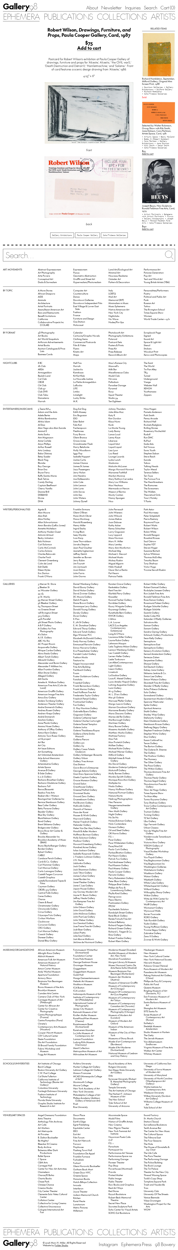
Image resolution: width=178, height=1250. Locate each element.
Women (148, 315)
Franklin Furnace (81, 1156)
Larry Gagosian (116, 531)
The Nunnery (150, 759)
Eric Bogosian (80, 415)
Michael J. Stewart (117, 553)
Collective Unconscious (49, 1206)
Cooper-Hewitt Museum (50, 1032)
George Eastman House (85, 962)
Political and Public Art (155, 296)
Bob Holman (44, 541)
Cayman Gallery (46, 886)
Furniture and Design (83, 318)
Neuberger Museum (154, 949)
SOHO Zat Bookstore (119, 1212)
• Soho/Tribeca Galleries (154, 94)
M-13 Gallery (115, 691)
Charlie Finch (44, 557)
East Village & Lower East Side (86, 307)
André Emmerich (46, 716)
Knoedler (113, 596)
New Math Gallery (117, 811)
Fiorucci (77, 1143)
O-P (110, 1140)
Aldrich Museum (46, 956)
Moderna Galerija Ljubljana (122, 767)
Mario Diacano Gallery (120, 713)
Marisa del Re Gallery (119, 716)
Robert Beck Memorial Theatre (119, 1198)
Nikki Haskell (115, 566)
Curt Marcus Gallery (48, 931)
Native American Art (118, 309)
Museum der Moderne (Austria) (119, 978)
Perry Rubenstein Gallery (121, 877)
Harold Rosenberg (82, 522)
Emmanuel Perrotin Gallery (86, 644)
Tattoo (147, 306)
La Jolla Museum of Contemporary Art (83, 1034)
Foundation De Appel (84, 1153)
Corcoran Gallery (47, 924)
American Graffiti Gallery (51, 691)
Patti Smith (149, 415)
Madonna (113, 462)
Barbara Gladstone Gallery (52, 782)
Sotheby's (148, 1023)
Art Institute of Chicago (49, 1063)
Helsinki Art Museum (83, 981)
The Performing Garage (156, 1159)
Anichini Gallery (46, 719)
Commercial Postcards (84, 342)
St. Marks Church (152, 1118)
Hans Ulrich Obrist (82, 515)
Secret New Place (117, 1203)
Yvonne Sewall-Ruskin (155, 569)
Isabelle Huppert (81, 456)
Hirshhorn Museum (82, 984)
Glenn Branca (80, 437)
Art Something (45, 751)
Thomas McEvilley (153, 557)
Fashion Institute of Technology (47, 1095)
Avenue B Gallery (46, 770)
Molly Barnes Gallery (119, 773)
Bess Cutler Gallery (47, 805)
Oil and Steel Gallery (119, 830)
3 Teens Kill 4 (44, 408)
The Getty (149, 1035)
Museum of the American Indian (121, 1028)
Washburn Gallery (153, 873)
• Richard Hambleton (152, 91)
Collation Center (46, 1200)
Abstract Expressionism (49, 269)
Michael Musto (115, 557)
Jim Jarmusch (80, 566)
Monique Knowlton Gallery (122, 779)
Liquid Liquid (115, 446)
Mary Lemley (115, 544)
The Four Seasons (152, 1140)
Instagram (108, 1244)
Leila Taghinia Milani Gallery (122, 646)
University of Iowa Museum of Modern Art (157, 1070)
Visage (147, 381)
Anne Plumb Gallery (48, 722)
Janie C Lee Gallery (83, 885)
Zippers (147, 394)
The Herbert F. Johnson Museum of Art (120, 1095)
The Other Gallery (153, 762)
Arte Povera (44, 275)
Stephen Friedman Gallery (157, 730)
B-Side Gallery (45, 773)
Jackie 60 (78, 369)
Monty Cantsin (115, 494)
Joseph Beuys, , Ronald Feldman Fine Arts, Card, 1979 (158, 208)
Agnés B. (42, 509)
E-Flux (76, 618)
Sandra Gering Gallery (155, 631)
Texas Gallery (151, 743)
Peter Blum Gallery (117, 881)
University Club (151, 1191)
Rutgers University (117, 1066)
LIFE (75, 388)
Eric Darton (43, 573)
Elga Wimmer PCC (82, 634)
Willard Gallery (152, 889)
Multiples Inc (114, 782)
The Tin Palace (151, 1168)
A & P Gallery (44, 625)
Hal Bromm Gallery (83, 802)
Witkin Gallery (151, 895)
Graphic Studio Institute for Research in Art (51, 1104)
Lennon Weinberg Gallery (121, 649)
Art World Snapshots (48, 338)
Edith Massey (79, 411)
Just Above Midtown (83, 939)
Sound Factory (151, 1115)
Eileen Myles (44, 569)
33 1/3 (40, 593)
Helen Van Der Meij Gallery (87, 828)
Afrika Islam (44, 421)
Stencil (147, 345)
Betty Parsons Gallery (48, 808)
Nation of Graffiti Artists (120, 1121)
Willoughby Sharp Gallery (157, 892)
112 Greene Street (46, 609)
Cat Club (42, 378)
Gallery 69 (78, 745)
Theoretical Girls (152, 494)
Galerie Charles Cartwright (86, 720)
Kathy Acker (114, 525)
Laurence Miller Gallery (120, 636)
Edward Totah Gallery (84, 631)
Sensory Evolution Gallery (157, 650)
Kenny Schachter (116, 528)
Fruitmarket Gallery (83, 701)
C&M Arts (43, 1162)
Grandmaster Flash (83, 443)
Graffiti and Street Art (84, 278)
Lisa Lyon (113, 450)
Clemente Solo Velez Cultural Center (52, 1195)
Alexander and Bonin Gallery (52, 662)
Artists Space (44, 767)
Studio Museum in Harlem (157, 1032)
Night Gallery (115, 814)
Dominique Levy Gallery (85, 606)
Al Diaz (41, 424)
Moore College (80, 1085)
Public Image (115, 1178)
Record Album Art (117, 354)
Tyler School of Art (117, 1102)
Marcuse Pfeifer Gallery (120, 700)
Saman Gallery (151, 625)
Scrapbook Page (152, 332)
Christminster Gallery (48, 905)
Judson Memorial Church (85, 1194)
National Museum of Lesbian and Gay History (122, 1054)
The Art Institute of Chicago (122, 1090)
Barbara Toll (44, 786)
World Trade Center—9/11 (157, 319)
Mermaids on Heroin (118, 488)
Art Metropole (45, 1131)
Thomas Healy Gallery (155, 777)
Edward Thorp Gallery (84, 628)
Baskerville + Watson (48, 795)
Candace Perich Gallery (50, 858)
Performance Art (152, 269)
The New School (116, 1099)
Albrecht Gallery (46, 659)
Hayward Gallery (82, 818)
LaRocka (77, 385)
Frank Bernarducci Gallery (86, 685)
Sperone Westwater (154, 701)
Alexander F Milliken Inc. (50, 666)
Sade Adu (149, 443)
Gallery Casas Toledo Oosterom (84, 750)
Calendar (78, 332)
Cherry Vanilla (45, 488)
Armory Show (45, 977)
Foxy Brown (79, 434)
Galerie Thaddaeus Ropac (86, 730)
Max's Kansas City (117, 362)
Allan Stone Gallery (48, 672)
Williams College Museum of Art (158, 1103)
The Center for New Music (157, 1131)
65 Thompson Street (48, 606)
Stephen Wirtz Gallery (155, 733)
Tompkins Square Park (155, 1181)
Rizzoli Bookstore (117, 1194)
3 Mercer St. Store (47, 583)
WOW (147, 1209)
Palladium (113, 381)
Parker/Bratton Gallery (120, 852)
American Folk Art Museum (51, 959)
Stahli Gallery (150, 711)
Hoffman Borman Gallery (86, 834)
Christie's (42, 1023)
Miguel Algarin (115, 563)
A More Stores (45, 290)
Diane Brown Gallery (83, 602)
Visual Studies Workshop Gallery (156, 852)
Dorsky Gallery (80, 612)
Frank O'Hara (45, 576)
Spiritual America (152, 708)
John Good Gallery (83, 910)
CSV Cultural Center (48, 1035)
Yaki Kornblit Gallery (154, 920)
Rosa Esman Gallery (154, 599)
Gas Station (79, 321)
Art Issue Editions (46, 748)
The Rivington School (154, 309)
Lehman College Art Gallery (87, 1069)
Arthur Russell (44, 446)
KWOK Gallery (116, 615)
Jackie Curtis (79, 459)
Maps (76, 354)
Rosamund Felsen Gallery (156, 602)
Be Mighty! (43, 1140)
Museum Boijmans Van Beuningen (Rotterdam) (121, 972)
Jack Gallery (79, 866)
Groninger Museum (83, 965)
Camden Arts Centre (48, 993)
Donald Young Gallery (84, 609)
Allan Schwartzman (48, 522)
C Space (42, 1159)
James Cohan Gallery (84, 875)
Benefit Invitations (47, 315)
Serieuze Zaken (151, 657)
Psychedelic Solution (118, 909)
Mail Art (112, 296)
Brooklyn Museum (47, 990)
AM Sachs (43, 678)
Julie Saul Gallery (82, 935)
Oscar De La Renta (117, 569)
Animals (42, 299)
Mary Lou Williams (118, 481)
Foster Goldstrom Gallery (86, 676)
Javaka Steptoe (81, 544)
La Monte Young (116, 427)
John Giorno (79, 576)
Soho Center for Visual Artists (123, 1209)
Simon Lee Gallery (153, 676)
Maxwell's (113, 365)
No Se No (113, 817)
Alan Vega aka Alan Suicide (52, 427)
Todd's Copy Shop (153, 1178)
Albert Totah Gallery (48, 656)
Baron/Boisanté (46, 789)
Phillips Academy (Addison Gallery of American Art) (86, 1099)
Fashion (77, 312)
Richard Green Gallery (119, 928)
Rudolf (147, 434)
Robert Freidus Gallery (119, 937)
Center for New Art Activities (52, 1168)
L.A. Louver (114, 622)
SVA (110, 1075)
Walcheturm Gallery (154, 869)
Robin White (150, 531)
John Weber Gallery (83, 919)
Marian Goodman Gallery (121, 707)
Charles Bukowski (46, 553)
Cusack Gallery (45, 934)
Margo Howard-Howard (121, 469)
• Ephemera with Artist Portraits (157, 215)
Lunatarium (79, 1204)
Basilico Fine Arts (46, 792)
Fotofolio (77, 679)
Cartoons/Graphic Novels (86, 335)
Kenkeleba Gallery (117, 587)
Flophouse (78, 1146)
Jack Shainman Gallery (85, 869)
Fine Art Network (82, 1140)
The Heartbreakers (153, 481)
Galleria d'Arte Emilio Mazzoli (84, 735)
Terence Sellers (151, 472)
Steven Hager (151, 547)
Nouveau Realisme (118, 275)
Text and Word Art (153, 278)
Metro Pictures (80, 1207)
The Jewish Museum (154, 1038)
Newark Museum (152, 962)
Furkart (77, 1162)
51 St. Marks (44, 596)
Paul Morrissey (151, 512)
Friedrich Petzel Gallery (85, 698)
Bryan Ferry (44, 472)
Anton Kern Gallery (47, 732)
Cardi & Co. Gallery (48, 861)
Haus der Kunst (80, 812)
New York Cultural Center (157, 956)
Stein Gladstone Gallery (156, 720)
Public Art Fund (151, 984)
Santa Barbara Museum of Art (157, 1003)
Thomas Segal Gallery (155, 780)
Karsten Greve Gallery (119, 583)
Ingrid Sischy (79, 528)
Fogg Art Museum (47, 1054)
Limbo (76, 391)
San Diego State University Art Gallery (121, 1071)
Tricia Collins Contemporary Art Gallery (158, 807)
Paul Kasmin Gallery (118, 865)
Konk (111, 424)
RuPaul (147, 440)
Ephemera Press (136, 1244)
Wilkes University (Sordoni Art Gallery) (157, 1097)
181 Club (42, 365)
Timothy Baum (151, 560)
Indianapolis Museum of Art (87, 993)
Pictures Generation (154, 272)
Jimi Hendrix (79, 475)
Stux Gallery (150, 736)
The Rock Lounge (152, 1165)
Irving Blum (78, 531)
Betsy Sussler (44, 456)
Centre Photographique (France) (50, 1016)
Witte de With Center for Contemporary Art (156, 900)
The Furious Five (152, 478)
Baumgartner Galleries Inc (51, 798)
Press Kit (112, 348)
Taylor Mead (150, 469)
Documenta (79, 1118)
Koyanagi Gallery (117, 609)
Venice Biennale (151, 1197)
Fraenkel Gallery (81, 682)
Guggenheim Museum (84, 971)
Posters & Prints (116, 345)
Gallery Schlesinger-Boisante (87, 754)
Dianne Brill (43, 491)
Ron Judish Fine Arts (154, 593)
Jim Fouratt (79, 563)
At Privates (43, 1134)
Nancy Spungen (116, 497)
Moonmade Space (117, 1115)
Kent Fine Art (114, 590)
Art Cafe (42, 1124)
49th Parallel (44, 618)
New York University (83, 1091)
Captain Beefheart (47, 485)
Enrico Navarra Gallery (85, 647)
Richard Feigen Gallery (120, 925)
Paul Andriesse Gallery (119, 862)
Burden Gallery (45, 848)
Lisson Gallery (115, 668)
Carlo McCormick (47, 547)
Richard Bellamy (116, 922)
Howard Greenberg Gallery (87, 844)
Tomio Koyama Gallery (155, 799)
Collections (121, 16)
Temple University (117, 1087)
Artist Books (44, 345)
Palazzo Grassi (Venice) (156, 965)
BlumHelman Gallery (48, 818)
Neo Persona (115, 802)
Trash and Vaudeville (154, 1184)
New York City (115, 312)
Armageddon (45, 372)
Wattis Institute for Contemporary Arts (155, 1088)
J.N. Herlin (78, 859)
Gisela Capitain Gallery (85, 777)
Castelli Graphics (46, 877)
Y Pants (147, 501)
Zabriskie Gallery (152, 933)
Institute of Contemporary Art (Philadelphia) (86, 998)
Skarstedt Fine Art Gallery (157, 682)
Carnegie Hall (45, 1165)
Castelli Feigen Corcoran (50, 874)
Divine (41, 497)
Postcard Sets (115, 342)
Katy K (111, 415)
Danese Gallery (46, 937)
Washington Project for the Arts (157, 1205)
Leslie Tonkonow (116, 659)
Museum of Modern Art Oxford (120, 1022)
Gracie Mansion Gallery (85, 780)
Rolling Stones (151, 427)
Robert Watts (150, 525)
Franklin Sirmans (81, 509)
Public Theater (115, 1181)
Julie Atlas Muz (116, 411)
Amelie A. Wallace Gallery (51, 682)
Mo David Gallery (117, 763)
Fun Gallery (79, 704)
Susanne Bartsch (152, 550)
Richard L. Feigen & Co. (120, 931)
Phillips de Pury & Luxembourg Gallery (120, 889)
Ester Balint (78, 421)
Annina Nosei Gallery (49, 726)
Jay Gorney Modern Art (85, 891)
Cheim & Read (45, 902)
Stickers (147, 348)
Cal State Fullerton (47, 1076)
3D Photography (46, 332)
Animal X (42, 430)
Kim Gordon (114, 418)
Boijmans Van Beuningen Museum (50, 982)
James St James (81, 466)
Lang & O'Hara (116, 633)
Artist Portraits (45, 306)
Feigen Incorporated (83, 663)
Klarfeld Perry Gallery (119, 593)
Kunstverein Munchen (84, 1029)
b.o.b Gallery (45, 776)
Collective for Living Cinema (52, 1203)
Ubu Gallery (150, 821)
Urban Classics (151, 827)
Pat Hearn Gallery (117, 855)
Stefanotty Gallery (153, 717)
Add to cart (89, 47)
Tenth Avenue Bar (152, 1127)
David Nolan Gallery (83, 590)
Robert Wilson (151, 528)
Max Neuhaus (115, 485)
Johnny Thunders (117, 408)
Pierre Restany (151, 518)
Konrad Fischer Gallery (120, 599)
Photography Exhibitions (120, 335)
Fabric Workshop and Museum (49, 1050)
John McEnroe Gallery (84, 913)
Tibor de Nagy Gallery (155, 789)
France (76, 315)
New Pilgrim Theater (118, 1127)
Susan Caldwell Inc (153, 740)
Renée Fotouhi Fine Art (119, 918)
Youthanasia (150, 391)
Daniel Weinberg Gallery (85, 583)
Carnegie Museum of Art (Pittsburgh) (50, 1001)
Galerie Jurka (80, 727)
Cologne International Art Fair (51, 1211)
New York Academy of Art (86, 1088)
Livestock (113, 671)
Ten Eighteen (114, 401)
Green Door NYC (82, 1172)
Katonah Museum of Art (85, 1011)
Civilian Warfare (46, 918)
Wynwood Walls (152, 910)
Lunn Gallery (115, 687)
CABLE (41, 855)
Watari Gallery (151, 876)
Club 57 (42, 388)
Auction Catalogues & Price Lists (51, 350)
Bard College (44, 1066)
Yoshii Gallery (151, 923)
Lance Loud (114, 434)
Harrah (41, 401)
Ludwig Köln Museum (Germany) (84, 1043)
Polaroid (112, 338)
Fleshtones (78, 430)
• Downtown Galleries (153, 87)
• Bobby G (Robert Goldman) (155, 139)
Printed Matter (115, 1175)
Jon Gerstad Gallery (83, 923)
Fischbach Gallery (82, 669)
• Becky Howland (166, 137)
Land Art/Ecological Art (120, 269)
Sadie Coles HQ (152, 615)
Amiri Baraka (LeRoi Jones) (52, 525)
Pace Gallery (115, 839)
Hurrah (76, 365)
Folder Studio (61, 1245)
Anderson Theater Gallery (51, 703)
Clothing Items (80, 338)
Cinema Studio (45, 1187)
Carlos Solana (45, 550)
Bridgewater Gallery (48, 827)
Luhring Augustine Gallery (121, 684)
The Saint (148, 362)
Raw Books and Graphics (121, 1184)
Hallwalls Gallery (82, 805)
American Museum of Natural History (48, 964)
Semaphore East (152, 644)
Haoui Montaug (81, 518)
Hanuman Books (81, 1178)
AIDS (40, 296)
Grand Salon (79, 783)
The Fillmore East (152, 1137)
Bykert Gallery (45, 851)
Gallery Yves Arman (83, 761)
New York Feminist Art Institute (119, 1132)
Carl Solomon (45, 544)
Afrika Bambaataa (47, 418)
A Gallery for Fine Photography (47, 629)
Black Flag (43, 459)
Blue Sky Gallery (46, 814)
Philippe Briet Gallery (119, 884)
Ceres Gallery (45, 896)
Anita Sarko (44, 434)
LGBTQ (112, 293)
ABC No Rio (44, 640)
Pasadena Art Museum (155, 972)
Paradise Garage (117, 385)
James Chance (80, 462)
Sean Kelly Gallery (153, 638)
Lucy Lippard (115, 534)
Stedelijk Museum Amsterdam (152, 1027)
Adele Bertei (44, 415)
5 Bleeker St (44, 587)
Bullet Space (44, 1155)
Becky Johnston (45, 537)
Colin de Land (45, 563)
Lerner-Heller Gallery (119, 656)
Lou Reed (113, 453)
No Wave (113, 319)
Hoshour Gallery (81, 840)
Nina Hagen (150, 408)
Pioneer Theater (116, 1162)
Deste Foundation (47, 1039)
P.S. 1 (110, 836)
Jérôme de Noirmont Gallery (88, 942)
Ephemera (21, 16)
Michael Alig (114, 550)
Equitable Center (81, 1127)
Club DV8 (42, 391)
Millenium (78, 1210)
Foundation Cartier (82, 955)
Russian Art (149, 303)
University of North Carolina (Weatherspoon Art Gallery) (158, 1081)
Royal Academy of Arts (120, 1063)
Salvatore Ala (151, 622)
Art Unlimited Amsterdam (50, 754)
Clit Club (42, 385)
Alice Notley (44, 518)
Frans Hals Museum (83, 958)
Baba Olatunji (45, 453)
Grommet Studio (81, 793)
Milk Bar (112, 369)
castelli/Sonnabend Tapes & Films (52, 882)
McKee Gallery (116, 745)
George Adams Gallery (85, 770)
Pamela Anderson (153, 411)
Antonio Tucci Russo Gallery (52, 735)
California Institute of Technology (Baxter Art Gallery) (50, 1082)
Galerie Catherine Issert (85, 717)
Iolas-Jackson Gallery (84, 850)
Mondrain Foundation (119, 958)
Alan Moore (44, 512)
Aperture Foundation (48, 974)
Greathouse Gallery (83, 786)
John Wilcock (115, 515)
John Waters (79, 497)
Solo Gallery (150, 692)
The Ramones (150, 485)
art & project (44, 738)
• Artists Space (150, 137)
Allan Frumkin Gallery (49, 669)
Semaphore (150, 641)
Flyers (76, 348)
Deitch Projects (80, 599)
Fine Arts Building (81, 666)
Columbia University (48, 1087)
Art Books (43, 335)
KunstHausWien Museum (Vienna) (85, 1019)
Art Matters (43, 1127)
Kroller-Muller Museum (84, 1015)
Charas (41, 899)
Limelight (77, 394)
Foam (76, 673)
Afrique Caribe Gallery (49, 650)
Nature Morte (115, 795)
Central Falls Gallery (48, 892)
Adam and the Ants (47, 411)
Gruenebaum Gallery (84, 799)
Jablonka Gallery (82, 863)
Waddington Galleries (155, 866)
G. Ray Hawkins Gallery (85, 708)
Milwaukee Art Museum (85, 1054)
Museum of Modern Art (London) (120, 1016)
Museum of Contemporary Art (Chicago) (121, 987)
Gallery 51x (78, 742)
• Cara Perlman (150, 141)
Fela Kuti (77, 424)
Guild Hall (78, 974)
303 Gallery (44, 615)
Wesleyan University (154, 1092)
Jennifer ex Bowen (82, 557)
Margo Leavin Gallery (119, 703)
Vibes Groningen (152, 1200)
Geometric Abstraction (84, 275)
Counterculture (80, 293)
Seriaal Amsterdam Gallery (157, 653)
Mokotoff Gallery (117, 770)
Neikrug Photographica (120, 798)
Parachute (113, 1146)
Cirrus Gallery (45, 911)
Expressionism (80, 269)
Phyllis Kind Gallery (118, 893)
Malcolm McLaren (117, 466)
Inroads (77, 1185)
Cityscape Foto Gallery (49, 915)
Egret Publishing (81, 1124)
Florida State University (49, 1100)
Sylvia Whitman (152, 553)
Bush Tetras (43, 478)
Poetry (147, 293)
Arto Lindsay (44, 450)
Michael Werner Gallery (120, 751)
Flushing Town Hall (82, 1150)
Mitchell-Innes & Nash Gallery (119, 759)
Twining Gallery (152, 814)
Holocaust (78, 324)
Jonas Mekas (115, 518)
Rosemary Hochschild (154, 430)
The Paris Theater (152, 1155)
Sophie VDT (150, 544)
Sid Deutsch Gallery (153, 666)
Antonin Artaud (45, 534)
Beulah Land (44, 375)
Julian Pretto (79, 932)
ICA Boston (78, 987)
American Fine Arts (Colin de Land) (52, 686)
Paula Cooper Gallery (87, 235)
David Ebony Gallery (83, 587)
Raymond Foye (151, 522)
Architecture (44, 303)
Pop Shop (113, 1165)
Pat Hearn (113, 573)
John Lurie (78, 488)
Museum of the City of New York (122, 1033)
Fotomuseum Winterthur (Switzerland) (85, 951)
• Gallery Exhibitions (153, 218)
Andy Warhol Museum (49, 971)
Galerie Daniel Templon (85, 724)
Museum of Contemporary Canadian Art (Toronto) (121, 1004)
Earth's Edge (79, 1121)
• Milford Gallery (163, 89)
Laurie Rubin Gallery (118, 640)
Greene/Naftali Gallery (85, 789)
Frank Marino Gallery (84, 689)
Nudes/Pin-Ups (116, 322)
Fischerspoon (79, 427)
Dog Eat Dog (79, 408)
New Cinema (115, 1124)
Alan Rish (42, 515)
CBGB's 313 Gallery (47, 889)
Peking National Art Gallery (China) (158, 976)
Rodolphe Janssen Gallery (157, 590)
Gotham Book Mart (83, 1169)
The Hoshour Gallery (154, 755)
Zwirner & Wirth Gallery (156, 939)
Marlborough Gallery (119, 719)
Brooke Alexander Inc (49, 836)
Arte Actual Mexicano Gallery (49, 759)
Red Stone (113, 1191)
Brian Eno (42, 469)
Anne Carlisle (44, 440)
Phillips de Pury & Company (157, 981)
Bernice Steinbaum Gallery (51, 802)
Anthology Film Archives (50, 1121)
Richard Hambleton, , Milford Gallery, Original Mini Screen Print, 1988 (158, 81)
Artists (163, 16)
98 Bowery (165, 1244)
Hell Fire (77, 362)
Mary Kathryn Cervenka (120, 478)
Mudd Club (114, 375)
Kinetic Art (78, 351)
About (92, 7)
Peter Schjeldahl (152, 515)
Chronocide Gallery (48, 908)
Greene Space (80, 1175)
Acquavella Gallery (48, 647)
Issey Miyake (79, 534)
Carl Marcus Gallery (48, 867)
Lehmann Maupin (117, 643)
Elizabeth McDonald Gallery (87, 638)
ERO (75, 1131)
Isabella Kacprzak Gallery (86, 853)
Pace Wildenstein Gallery (121, 842)
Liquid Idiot (114, 443)
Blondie (41, 462)
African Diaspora (46, 293)
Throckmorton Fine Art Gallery (155, 785)
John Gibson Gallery (83, 907)
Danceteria (43, 397)
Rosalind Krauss (152, 537)
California (43, 319)
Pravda (112, 1171)
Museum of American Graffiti (123, 982)
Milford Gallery (116, 754)
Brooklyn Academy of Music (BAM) (52, 841)
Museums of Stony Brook (120, 1038)
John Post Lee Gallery (84, 916)
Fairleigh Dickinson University (52, 1091)
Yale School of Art (153, 1107)
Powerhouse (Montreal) (120, 1168)
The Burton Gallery (153, 746)
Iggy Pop (77, 453)
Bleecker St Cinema (47, 1143)
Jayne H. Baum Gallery (85, 894)
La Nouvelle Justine (83, 378)
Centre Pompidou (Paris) (50, 1020)
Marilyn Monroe (116, 475)
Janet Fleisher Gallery (84, 882)
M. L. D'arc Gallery (118, 694)
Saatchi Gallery (151, 612)
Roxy (111, 391)
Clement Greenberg (48, 560)
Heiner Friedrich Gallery (85, 821)
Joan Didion (79, 569)
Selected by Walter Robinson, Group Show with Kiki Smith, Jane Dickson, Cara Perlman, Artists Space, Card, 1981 (157, 129)
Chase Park (43, 1181)
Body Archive (44, 1146)
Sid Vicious (149, 446)
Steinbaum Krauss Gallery (157, 724)
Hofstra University (82, 1063)
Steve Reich (149, 456)
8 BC (40, 362)
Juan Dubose (115, 522)
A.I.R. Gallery (45, 637)
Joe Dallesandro (81, 478)
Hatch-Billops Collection (85, 1181)
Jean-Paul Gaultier (82, 547)
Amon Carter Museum (49, 968)
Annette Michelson (47, 528)
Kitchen (76, 1197)
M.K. (75, 401)
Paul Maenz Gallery (118, 868)
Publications (68, 16)
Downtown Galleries (83, 299)
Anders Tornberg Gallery (50, 700)
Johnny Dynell (80, 501)
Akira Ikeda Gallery (48, 653)
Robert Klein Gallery (118, 941)
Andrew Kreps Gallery (49, 713)
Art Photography (46, 272)
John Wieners (115, 512)
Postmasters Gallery (118, 902)
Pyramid (112, 388)
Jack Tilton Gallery (82, 872)
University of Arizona (119, 1105)
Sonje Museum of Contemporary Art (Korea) (154, 1017)
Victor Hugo (150, 566)
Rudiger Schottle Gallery (156, 606)
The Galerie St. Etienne (155, 749)
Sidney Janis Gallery (154, 669)
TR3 (146, 372)
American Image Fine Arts (51, 694)
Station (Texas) (151, 1121)
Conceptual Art (45, 278)
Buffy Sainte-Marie (47, 475)
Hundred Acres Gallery (84, 847)
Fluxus (76, 272)
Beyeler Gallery (46, 811)
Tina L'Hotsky (150, 497)
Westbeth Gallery (152, 879)
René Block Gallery (118, 915)
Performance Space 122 (120, 1155)
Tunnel (147, 375)
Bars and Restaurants (48, 312)
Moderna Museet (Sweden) (122, 949)
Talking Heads (151, 466)
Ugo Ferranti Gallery (154, 824)
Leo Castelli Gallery (118, 652)
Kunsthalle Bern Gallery (120, 612)
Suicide (147, 459)
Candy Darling (45, 481)
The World (149, 365)
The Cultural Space (153, 1134)
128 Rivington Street (48, 612)
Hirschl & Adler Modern (85, 831)
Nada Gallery (115, 786)
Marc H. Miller (115, 541)
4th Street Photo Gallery (50, 622)
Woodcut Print (151, 351)
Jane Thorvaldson (82, 541)
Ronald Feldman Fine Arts (157, 596)
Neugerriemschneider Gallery (119, 806)
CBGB (41, 381)
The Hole (148, 1143)
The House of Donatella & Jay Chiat (156, 1148)
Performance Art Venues (120, 1152)
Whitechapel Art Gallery (156, 885)
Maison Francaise (82, 1072)
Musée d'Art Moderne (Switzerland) (119, 1048)
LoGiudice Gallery (117, 675)
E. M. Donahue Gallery (84, 625)
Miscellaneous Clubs (118, 372)
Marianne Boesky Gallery (121, 710)
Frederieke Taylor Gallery (86, 695)
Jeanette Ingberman (83, 550)
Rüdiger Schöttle (152, 609)
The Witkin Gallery (153, 768)
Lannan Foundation (83, 1039)
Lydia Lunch (114, 459)
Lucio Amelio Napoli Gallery (122, 681)
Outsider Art (114, 278)
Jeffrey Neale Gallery (84, 898)
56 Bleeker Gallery (47, 602)
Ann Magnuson (45, 437)
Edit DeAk (43, 566)
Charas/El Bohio (46, 1175)
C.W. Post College (47, 1072)
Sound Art (149, 338)
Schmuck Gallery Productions (158, 634)
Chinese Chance (46, 1184)
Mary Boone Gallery (118, 726)
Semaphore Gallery (154, 647)
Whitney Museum (152, 1053)
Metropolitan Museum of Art (87, 1051)
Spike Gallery (150, 704)
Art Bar (41, 742)
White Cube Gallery (154, 882)
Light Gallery (115, 665)
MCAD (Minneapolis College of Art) (87, 1077)
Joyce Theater (80, 1191)
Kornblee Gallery (117, 602)
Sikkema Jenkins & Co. (155, 673)
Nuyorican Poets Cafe (119, 1136)
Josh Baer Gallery (82, 929)
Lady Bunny (114, 430)
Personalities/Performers (156, 290)
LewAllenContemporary (120, 662)
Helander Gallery (82, 824)
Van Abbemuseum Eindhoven (153, 1043)
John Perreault (115, 509)
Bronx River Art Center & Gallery (50, 832)
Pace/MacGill (115, 846)
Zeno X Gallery (151, 936)
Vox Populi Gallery (153, 857)
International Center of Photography (84, 1004)
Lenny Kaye (114, 437)
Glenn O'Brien (80, 512)
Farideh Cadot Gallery (84, 653)
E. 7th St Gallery (81, 622)
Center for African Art (49, 1005)
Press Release (115, 351)
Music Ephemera (116, 306)
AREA (41, 369)
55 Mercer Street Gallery (50, 599)
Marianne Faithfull (117, 472)
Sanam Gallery (151, 628)
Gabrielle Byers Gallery (85, 711)
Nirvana (112, 378)
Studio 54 (113, 397)
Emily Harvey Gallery (84, 641)
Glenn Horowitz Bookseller (86, 1166)
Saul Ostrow (150, 541)
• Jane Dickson (162, 143)
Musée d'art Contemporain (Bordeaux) (122, 1042)
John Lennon (79, 485)
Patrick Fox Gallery (118, 858)
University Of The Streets (156, 1194)
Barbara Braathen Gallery (51, 779)
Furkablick (78, 1159)
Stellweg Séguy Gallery (155, 727)
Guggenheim (79, 968)
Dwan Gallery (80, 615)
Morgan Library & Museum (122, 962)
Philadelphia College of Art (86, 1094)
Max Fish (113, 738)
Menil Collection (81, 1048)
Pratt (75, 1103)
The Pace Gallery (152, 765)
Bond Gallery (44, 821)
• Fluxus (169, 216)
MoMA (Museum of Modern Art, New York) (122, 954)
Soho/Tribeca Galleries (114, 235)
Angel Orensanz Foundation (52, 1115)
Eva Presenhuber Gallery (85, 650)
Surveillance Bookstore (155, 1124)
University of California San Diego (157, 1064)
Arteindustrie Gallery (48, 763)
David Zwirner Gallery (84, 593)
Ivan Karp (78, 537)
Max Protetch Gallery (119, 742)
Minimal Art (114, 272)
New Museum (151, 953)
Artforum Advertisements (50, 342)
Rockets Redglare (152, 424)
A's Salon (42, 634)
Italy (110, 290)
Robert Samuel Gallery (155, 587)
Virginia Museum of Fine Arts (158, 1047)
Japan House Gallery (84, 888)
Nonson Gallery (116, 827)
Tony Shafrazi (151, 563)
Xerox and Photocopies (155, 354)
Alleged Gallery (46, 675)
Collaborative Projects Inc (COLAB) (51, 323)
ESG (75, 418)
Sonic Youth (149, 450)
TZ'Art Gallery (151, 818)
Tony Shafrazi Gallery (155, 802)
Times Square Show (153, 312)
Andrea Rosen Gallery (49, 710)
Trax (146, 1187)
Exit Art (76, 1134)
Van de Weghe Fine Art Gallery (155, 832)
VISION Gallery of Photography (153, 847)
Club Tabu (43, 394)
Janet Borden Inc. (82, 879)
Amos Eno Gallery (47, 697)
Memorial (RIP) (116, 299)
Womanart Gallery (153, 907)
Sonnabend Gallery (154, 695)
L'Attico (112, 618)
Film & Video (79, 345)
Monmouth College (83, 1081)
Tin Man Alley (150, 796)
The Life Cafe (150, 1152)
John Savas (79, 491)
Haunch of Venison (82, 809)
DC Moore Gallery (82, 596)
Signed (147, 335)
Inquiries (133, 7)
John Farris (78, 573)
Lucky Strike (79, 397)
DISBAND (43, 494)
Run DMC (148, 437)
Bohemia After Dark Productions (48, 1151)
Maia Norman (115, 537)
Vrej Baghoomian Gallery (156, 860)
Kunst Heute (79, 1201)
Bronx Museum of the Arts (51, 987)
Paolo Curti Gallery (118, 849)
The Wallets (149, 491)
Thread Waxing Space (155, 1175)
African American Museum (51, 949)
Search (150, 7)
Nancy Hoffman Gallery (120, 789)
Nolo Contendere (117, 823)
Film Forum (78, 1137)
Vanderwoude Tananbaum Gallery (157, 838)
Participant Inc (115, 1149)
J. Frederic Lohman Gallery (87, 856)
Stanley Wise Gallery (154, 714)
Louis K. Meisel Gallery (119, 678)
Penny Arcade (151, 418)
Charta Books (45, 1178)
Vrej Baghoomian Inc (154, 863)
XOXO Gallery (151, 917)
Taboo (147, 462)
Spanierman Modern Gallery (158, 698)
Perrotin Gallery (116, 874)
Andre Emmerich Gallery (50, 707)
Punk (146, 299)
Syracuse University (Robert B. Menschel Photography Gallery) (122, 1081)
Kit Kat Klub (79, 375)
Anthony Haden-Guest (49, 531)
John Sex (77, 494)
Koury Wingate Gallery (120, 606)
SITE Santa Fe (150, 1011)
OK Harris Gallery (117, 833)
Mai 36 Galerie (116, 697)
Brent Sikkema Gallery (49, 824)
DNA (40, 501)
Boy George (44, 466)
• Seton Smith (162, 145)
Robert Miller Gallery (154, 583)
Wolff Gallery (150, 904)
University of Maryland (155, 1075)
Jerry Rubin (79, 560)
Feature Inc (78, 660)
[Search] (89, 257)
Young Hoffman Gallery (156, 926)
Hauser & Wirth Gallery (85, 815)
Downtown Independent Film (87, 303)
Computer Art (80, 290)
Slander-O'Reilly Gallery (156, 685)
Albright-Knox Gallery (49, 953)
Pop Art (147, 275)
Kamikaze (78, 372)
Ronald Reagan (152, 534)
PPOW (111, 906)
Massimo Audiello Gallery (121, 729)
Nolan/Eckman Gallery (120, 820)
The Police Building (153, 1162)
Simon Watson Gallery (155, 679)
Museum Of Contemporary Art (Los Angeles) (122, 993)
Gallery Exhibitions (62, 235)
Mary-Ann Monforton (119, 547)
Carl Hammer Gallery (49, 864)
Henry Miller (79, 525)
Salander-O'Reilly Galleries (157, 618)
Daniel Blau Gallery (47, 940)
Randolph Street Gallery (120, 912)
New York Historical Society (158, 959)
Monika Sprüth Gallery (120, 776)
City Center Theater (48, 1191)
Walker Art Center (153, 1050)
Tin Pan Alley (150, 369)
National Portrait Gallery (121, 792)
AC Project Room (46, 643)
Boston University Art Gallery (52, 1069)
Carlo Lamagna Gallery (50, 871)
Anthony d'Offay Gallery (50, 729)
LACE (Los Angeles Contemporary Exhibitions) (117, 628)
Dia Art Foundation (47, 1042)
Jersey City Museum (83, 1008)
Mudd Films (114, 1118)
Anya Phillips (44, 443)
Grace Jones (79, 440)
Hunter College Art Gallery (86, 1066)
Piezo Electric (115, 899)
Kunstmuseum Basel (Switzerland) (83, 1025)
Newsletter (111, 7)
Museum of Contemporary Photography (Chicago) (121, 1010)
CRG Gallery (44, 927)
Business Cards (45, 354)
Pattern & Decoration (119, 282)
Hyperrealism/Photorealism (87, 282)
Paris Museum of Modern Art (158, 968)
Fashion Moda (80, 657)
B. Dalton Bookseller (48, 1137)
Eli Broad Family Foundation (52, 1045)
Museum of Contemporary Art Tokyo (121, 999)
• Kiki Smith (149, 145)
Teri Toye (148, 475)
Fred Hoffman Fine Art (84, 692)
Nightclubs (113, 315)
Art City (42, 745)
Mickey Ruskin (115, 560)
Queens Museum (152, 987)
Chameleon (44, 1171)
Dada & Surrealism (47, 282)
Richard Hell (150, 421)
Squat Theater (115, 394)
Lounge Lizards (116, 456)
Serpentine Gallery (153, 660)
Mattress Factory (117, 735)
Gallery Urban (80, 758)
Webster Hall (150, 385)
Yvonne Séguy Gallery (155, 929)
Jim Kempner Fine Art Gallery (84, 902)
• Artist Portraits (152, 214)
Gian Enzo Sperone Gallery (87, 773)
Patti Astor (149, 509)
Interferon (78, 1188)
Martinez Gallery (117, 722)
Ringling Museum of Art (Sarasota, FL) (155, 992)
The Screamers (151, 488)
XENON (148, 388)
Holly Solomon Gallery (84, 837)
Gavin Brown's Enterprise (85, 767)
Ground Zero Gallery (84, 796)
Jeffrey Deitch (80, 553)
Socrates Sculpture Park (120, 1206)
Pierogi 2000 (115, 896)
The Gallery (150, 752)
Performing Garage (118, 1159)
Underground (150, 378)
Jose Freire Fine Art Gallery (87, 926)
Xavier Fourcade (152, 914)
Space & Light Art (152, 342)
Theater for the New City (156, 1171)
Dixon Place (79, 1115)
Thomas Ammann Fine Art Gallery (157, 773)
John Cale (78, 481)
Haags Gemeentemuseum (86, 977)
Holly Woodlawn (81, 450)
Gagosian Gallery (82, 714)
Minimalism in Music (118, 303)
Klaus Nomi (114, 421)
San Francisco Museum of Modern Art (156, 998)
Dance (76, 296)
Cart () (167, 7)
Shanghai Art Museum (155, 1008)
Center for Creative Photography (47, 1010)
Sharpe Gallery (151, 663)
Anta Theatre (44, 1118)
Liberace (112, 440)
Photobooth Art (116, 332)
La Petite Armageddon (84, 381)
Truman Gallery (152, 811)
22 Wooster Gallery (48, 590)
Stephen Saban (151, 453)
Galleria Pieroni (81, 739)
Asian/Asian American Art (51, 309)
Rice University (80, 1106)
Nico (110, 501)
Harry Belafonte (81, 446)
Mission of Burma (117, 491)
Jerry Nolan (79, 472)
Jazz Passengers (81, 469)
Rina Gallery (114, 934)
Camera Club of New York (51, 996)
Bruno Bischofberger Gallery (52, 845)
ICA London (79, 990)
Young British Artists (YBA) (157, 282)
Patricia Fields (115, 576)
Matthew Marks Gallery (120, 732)
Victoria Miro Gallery (154, 842)
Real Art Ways (115, 1187)
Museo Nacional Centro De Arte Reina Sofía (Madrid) (122, 966)
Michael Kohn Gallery (119, 748)
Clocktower (44, 921)
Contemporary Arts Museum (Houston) (52, 1028)
